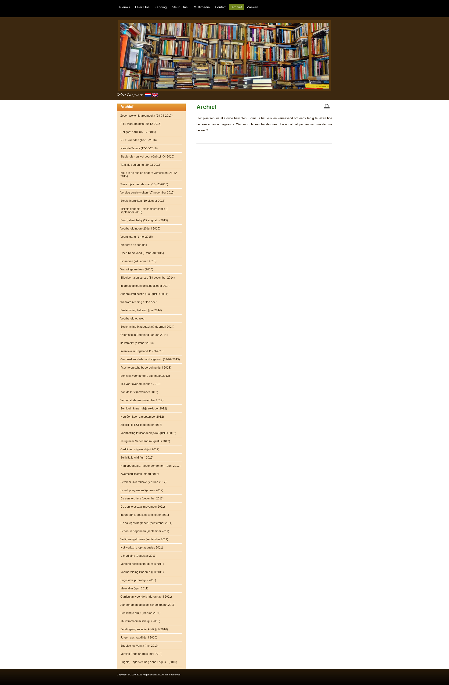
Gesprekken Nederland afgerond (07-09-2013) (150, 359)
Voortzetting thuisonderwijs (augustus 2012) (148, 433)
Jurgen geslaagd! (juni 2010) (138, 637)
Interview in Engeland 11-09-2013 (141, 351)
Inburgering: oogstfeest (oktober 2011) (144, 514)
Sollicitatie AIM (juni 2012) (136, 457)
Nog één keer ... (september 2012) (142, 416)
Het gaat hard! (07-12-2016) (138, 132)
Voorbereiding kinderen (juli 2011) (142, 572)
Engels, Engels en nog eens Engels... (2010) (148, 662)
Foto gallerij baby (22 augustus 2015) (144, 220)
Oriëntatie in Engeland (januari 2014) (144, 335)
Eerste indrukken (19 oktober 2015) (142, 200)
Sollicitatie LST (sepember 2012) (141, 425)
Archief (237, 7)
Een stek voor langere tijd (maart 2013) (145, 375)
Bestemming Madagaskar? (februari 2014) (147, 326)
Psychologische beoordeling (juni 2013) (145, 367)
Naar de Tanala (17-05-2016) (139, 148)
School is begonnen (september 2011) (144, 531)
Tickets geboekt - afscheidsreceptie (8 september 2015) (144, 210)
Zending (161, 7)
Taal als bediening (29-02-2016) (140, 164)
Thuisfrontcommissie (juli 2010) (140, 621)
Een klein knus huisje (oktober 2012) (143, 408)
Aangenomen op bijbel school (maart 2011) (147, 604)
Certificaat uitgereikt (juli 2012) (139, 449)
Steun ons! (180, 7)
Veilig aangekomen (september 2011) (144, 539)
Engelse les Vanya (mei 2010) (139, 645)
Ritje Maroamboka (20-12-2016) (140, 124)
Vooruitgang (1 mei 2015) (136, 236)
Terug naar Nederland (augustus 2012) (145, 441)
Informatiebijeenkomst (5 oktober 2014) (145, 285)
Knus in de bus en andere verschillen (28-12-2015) (149, 174)
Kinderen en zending (133, 245)
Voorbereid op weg (132, 318)
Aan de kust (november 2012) (139, 392)
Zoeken (252, 7)
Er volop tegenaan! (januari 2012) (141, 490)
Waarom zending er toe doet (138, 302)
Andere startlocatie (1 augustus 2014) (144, 294)
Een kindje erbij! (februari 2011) (140, 613)
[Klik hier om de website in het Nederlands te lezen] (148, 96)
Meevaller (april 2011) (134, 588)
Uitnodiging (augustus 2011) (138, 555)
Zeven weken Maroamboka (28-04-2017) (146, 115)
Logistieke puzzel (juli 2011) (138, 580)
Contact (220, 7)
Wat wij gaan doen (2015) (136, 269)
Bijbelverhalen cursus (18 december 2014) (147, 277)
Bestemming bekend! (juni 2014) (141, 310)
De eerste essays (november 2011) (142, 506)
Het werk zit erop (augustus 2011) (141, 547)
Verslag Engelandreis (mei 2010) (141, 654)
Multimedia (202, 7)
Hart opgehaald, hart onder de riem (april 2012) (150, 465)
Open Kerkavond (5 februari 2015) (142, 253)
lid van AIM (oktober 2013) (137, 343)
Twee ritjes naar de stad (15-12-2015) (144, 184)
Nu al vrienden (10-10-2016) (138, 140)
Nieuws (124, 7)
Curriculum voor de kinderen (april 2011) (146, 596)
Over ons (142, 7)
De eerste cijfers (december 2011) (141, 498)
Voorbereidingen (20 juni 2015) (140, 228)
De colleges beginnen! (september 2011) (146, 523)
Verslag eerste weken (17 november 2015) (147, 192)
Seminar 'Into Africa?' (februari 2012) (143, 482)
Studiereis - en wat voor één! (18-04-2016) (147, 156)
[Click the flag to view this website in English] (155, 96)
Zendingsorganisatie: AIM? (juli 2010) (144, 629)
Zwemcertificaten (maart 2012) (139, 474)
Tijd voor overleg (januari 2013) (140, 384)
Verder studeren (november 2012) (141, 400)
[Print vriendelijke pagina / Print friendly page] (327, 107)
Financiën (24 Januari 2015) (138, 261)
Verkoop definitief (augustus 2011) (142, 564)
